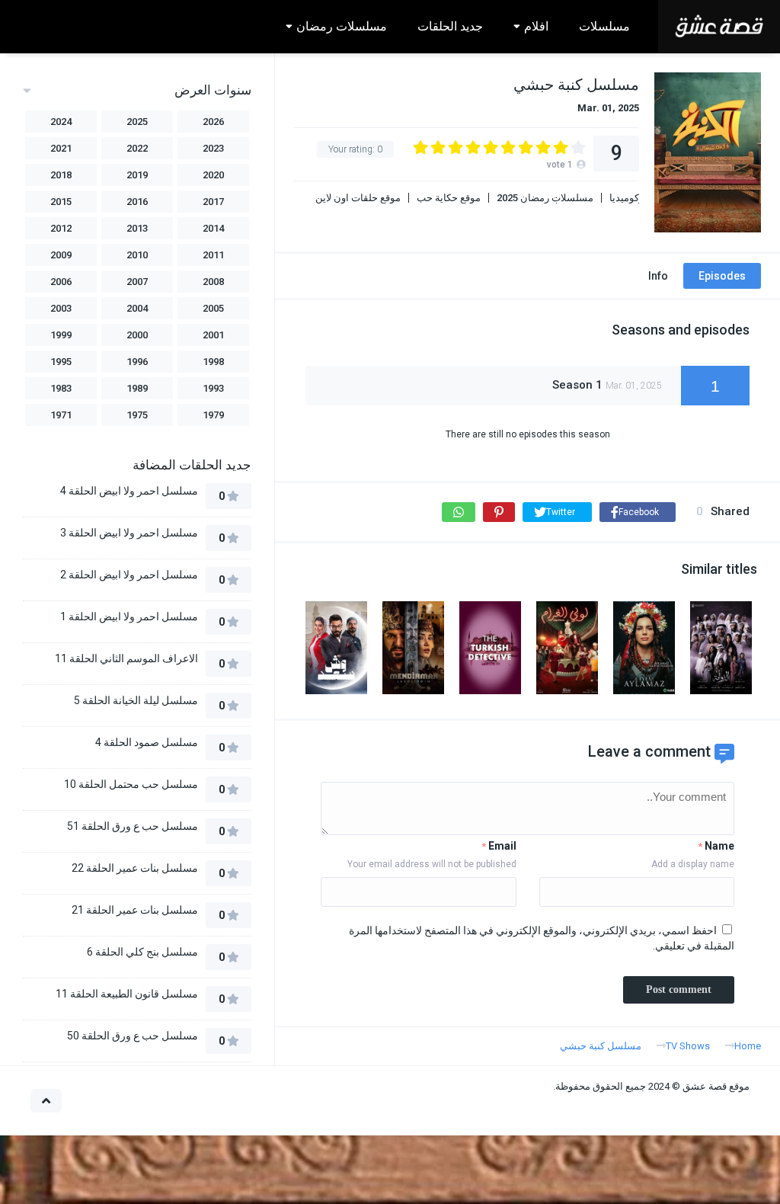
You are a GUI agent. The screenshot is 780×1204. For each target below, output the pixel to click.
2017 (213, 201)
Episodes (722, 276)
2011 (213, 255)
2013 (137, 228)
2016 (137, 201)
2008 (213, 281)
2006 (61, 281)
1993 (213, 388)
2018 (61, 175)
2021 (61, 148)
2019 (137, 175)
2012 (61, 228)
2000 (137, 335)
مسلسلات (604, 26)
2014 (213, 228)
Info (658, 276)
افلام (536, 26)
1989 (137, 388)
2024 (61, 121)
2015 (61, 201)
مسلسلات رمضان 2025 (545, 198)
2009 (61, 255)
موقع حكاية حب (449, 198)
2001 (213, 335)
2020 (213, 175)
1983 (61, 388)
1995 (61, 361)
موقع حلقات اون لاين (358, 198)
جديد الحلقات (450, 26)
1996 (137, 361)
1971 (61, 415)
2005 (213, 308)
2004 (137, 308)
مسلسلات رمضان (341, 26)
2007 (137, 281)
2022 (137, 148)
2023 (213, 148)
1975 (137, 415)
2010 (137, 255)
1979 (213, 415)
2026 (213, 121)
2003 (61, 308)
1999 (61, 335)
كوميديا (624, 198)
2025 (137, 121)
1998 (213, 361)
